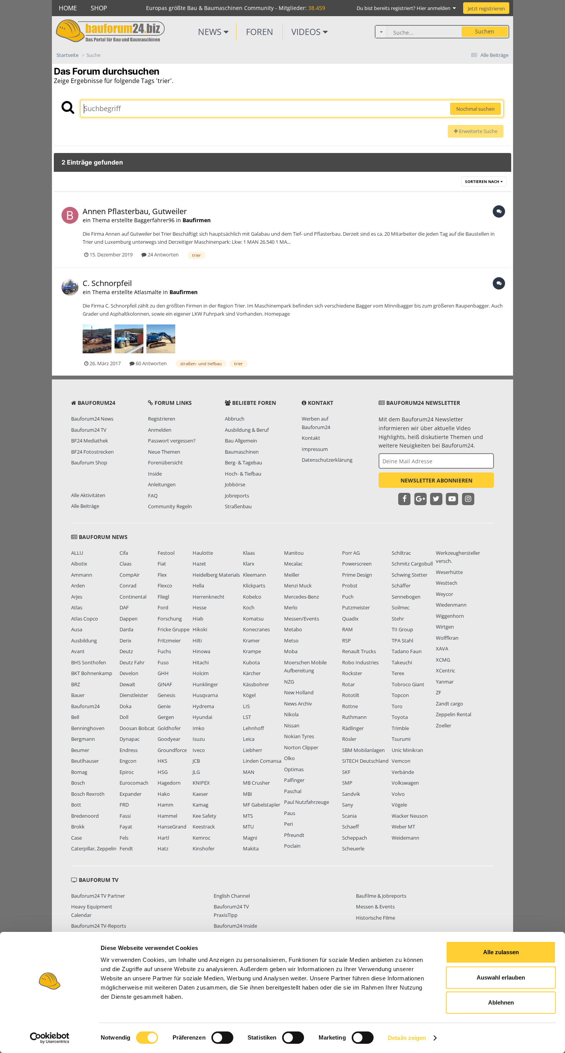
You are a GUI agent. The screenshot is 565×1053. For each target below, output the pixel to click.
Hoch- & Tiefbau (243, 473)
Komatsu (253, 618)
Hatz (163, 848)
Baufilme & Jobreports (381, 895)
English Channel (232, 895)
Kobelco (252, 596)
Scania (349, 815)
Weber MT (403, 826)
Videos (307, 31)
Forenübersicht (165, 462)
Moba (290, 651)
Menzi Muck (298, 585)
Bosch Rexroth (88, 793)
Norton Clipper (301, 747)
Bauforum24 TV (88, 429)
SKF (346, 772)
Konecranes (256, 629)
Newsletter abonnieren (436, 480)
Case (76, 837)
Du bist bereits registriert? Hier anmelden (405, 8)
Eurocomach (134, 782)
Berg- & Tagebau (243, 462)
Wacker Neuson (410, 815)
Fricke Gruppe (173, 629)
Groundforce (172, 750)
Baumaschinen (242, 451)
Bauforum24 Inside (235, 925)
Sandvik (351, 793)
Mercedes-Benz (301, 596)
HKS (162, 760)
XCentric (445, 670)
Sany (347, 804)
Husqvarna (205, 695)
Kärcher (252, 673)
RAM (347, 629)
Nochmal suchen (475, 108)
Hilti (197, 640)
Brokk (78, 826)
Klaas (249, 552)
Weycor (444, 594)
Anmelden (159, 429)
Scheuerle (353, 848)
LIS (246, 706)
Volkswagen (405, 782)
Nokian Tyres (299, 736)
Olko (289, 758)
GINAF (165, 684)
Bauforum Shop (89, 462)
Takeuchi (402, 662)
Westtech (446, 582)
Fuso (163, 662)
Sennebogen (406, 596)
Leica (248, 738)
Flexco (165, 585)
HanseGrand (172, 826)
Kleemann (254, 574)
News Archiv (298, 703)
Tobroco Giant (408, 684)
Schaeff (350, 826)
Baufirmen (197, 220)
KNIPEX (201, 782)
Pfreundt (294, 835)
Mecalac (293, 563)
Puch (348, 596)
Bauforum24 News (92, 418)
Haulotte (203, 552)
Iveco (199, 750)
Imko (198, 728)
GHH (163, 673)
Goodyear (169, 738)
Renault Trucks (359, 651)
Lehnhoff (253, 728)
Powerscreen (357, 563)
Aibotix (79, 563)
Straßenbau (238, 506)
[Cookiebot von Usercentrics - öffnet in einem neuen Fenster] (49, 1038)
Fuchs (164, 651)
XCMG (443, 659)
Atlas (76, 607)
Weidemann (405, 837)
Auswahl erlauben (501, 977)
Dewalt (127, 684)
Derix (125, 640)
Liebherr (252, 750)
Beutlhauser (85, 760)
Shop (99, 8)
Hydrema (203, 706)
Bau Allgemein (241, 440)
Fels (124, 837)
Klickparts (254, 585)
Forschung (170, 618)
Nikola (291, 714)
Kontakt (311, 437)
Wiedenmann (451, 604)
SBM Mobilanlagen (363, 750)
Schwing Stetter (409, 574)
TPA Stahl (402, 640)
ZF (438, 692)
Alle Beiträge (85, 505)
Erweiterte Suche (477, 131)
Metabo (293, 629)
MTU (248, 826)
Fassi (125, 815)
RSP (346, 640)
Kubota (251, 662)
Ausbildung (84, 640)
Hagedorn (169, 782)
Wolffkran (447, 637)
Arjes (76, 596)
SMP (347, 782)
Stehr (398, 618)
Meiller (291, 574)
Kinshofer (203, 848)
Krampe (252, 651)
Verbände (403, 772)
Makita (251, 848)
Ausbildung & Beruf (247, 429)
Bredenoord (85, 815)
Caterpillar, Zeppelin (93, 848)
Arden (78, 585)
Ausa (76, 629)
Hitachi (201, 662)
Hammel (167, 815)
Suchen (484, 31)
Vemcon (401, 760)
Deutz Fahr (132, 662)
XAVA (442, 648)
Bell (75, 717)
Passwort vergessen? (172, 440)
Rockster (352, 673)
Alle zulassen (501, 952)
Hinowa (201, 651)
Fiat (162, 563)
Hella (198, 585)
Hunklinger (205, 684)
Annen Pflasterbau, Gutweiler (135, 211)
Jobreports (237, 495)
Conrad (128, 585)
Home (68, 8)
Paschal (292, 791)
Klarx (248, 563)
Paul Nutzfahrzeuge (306, 801)
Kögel (249, 695)
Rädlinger (353, 728)
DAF (124, 607)
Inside (155, 473)
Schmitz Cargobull (412, 563)
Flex (162, 574)
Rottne (350, 706)
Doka (125, 706)
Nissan (291, 725)
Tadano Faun (407, 651)
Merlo (290, 607)
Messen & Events (375, 906)
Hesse (199, 607)
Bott (76, 804)
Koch (248, 607)
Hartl (163, 837)
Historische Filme (375, 917)
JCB (196, 760)
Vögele (399, 804)
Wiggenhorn (450, 615)
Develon (129, 673)
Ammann (81, 574)
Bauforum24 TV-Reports (98, 925)
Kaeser (200, 793)
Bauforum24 (85, 706)
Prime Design (357, 574)
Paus (289, 813)
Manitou (294, 552)
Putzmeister (356, 607)
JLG (196, 772)
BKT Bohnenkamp (91, 673)
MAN (248, 772)
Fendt (126, 848)
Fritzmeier (169, 640)
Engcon (128, 760)
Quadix (350, 618)
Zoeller (443, 725)
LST (247, 717)
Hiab (198, 618)
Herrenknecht (208, 596)
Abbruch (234, 418)
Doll (124, 717)
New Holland (299, 692)
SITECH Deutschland (365, 760)
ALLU (77, 552)
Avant (78, 651)
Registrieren (161, 418)
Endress (129, 750)
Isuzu (199, 738)
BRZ (75, 684)
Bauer (78, 695)
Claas (125, 563)
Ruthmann (354, 717)
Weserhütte (449, 572)
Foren (259, 31)
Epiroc (127, 772)
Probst (349, 585)
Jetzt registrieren (486, 8)
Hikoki (200, 629)
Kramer (251, 640)
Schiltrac (401, 552)
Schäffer (401, 585)
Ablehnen (501, 1002)
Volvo (398, 793)
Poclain (292, 845)
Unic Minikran (407, 750)
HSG (163, 772)
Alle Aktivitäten (88, 495)
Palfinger (294, 780)
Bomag (79, 772)
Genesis (166, 695)
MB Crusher (256, 782)
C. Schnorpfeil (107, 283)
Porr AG (351, 552)
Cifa (124, 552)
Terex (398, 673)
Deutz (126, 651)
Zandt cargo (449, 703)
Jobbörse (235, 484)
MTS (248, 815)
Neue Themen (164, 451)
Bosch (78, 782)
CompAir (130, 574)
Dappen (129, 618)
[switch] (222, 1037)
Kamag (200, 804)
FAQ (153, 495)
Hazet (199, 563)
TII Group (402, 629)
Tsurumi (401, 738)
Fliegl (163, 596)
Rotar (348, 684)
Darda (126, 629)
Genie (164, 706)
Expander (130, 793)
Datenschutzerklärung (327, 459)
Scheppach (354, 837)
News (211, 31)
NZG (289, 681)
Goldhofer (169, 728)
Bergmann (83, 738)
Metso (291, 640)
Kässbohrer (256, 684)
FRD (124, 804)
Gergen (166, 717)
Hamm (165, 804)
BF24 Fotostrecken (92, 451)
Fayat (126, 826)
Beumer (80, 750)
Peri (288, 823)
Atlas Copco (84, 618)
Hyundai (202, 717)
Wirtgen (445, 626)
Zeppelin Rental (453, 714)
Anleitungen (162, 484)
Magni (250, 837)
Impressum (315, 449)
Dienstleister (134, 695)
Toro (397, 706)
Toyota (400, 717)
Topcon (400, 695)
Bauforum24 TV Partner (98, 895)
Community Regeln (170, 506)
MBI (247, 793)
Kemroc (201, 837)
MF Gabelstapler (261, 804)
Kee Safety (204, 815)
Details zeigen (407, 1038)
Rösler (349, 738)
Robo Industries (360, 662)
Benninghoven (88, 728)
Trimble (400, 728)
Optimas (294, 769)
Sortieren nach (482, 181)
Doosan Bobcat (137, 728)
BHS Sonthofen (88, 662)
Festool (166, 552)
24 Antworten (162, 254)
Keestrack (204, 826)
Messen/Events (301, 618)
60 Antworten (151, 363)
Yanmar (445, 681)
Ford (163, 607)
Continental (133, 596)
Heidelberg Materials (216, 574)
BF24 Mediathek (89, 440)
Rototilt (350, 695)
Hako (164, 793)
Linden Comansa (262, 760)
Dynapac (130, 738)
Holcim (201, 673)
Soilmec (400, 607)
